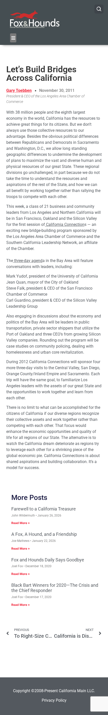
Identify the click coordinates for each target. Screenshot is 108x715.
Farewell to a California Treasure (43, 508)
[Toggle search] (98, 9)
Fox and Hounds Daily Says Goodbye (47, 559)
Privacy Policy (54, 700)
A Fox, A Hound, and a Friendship (44, 534)
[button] (13, 37)
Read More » (20, 523)
